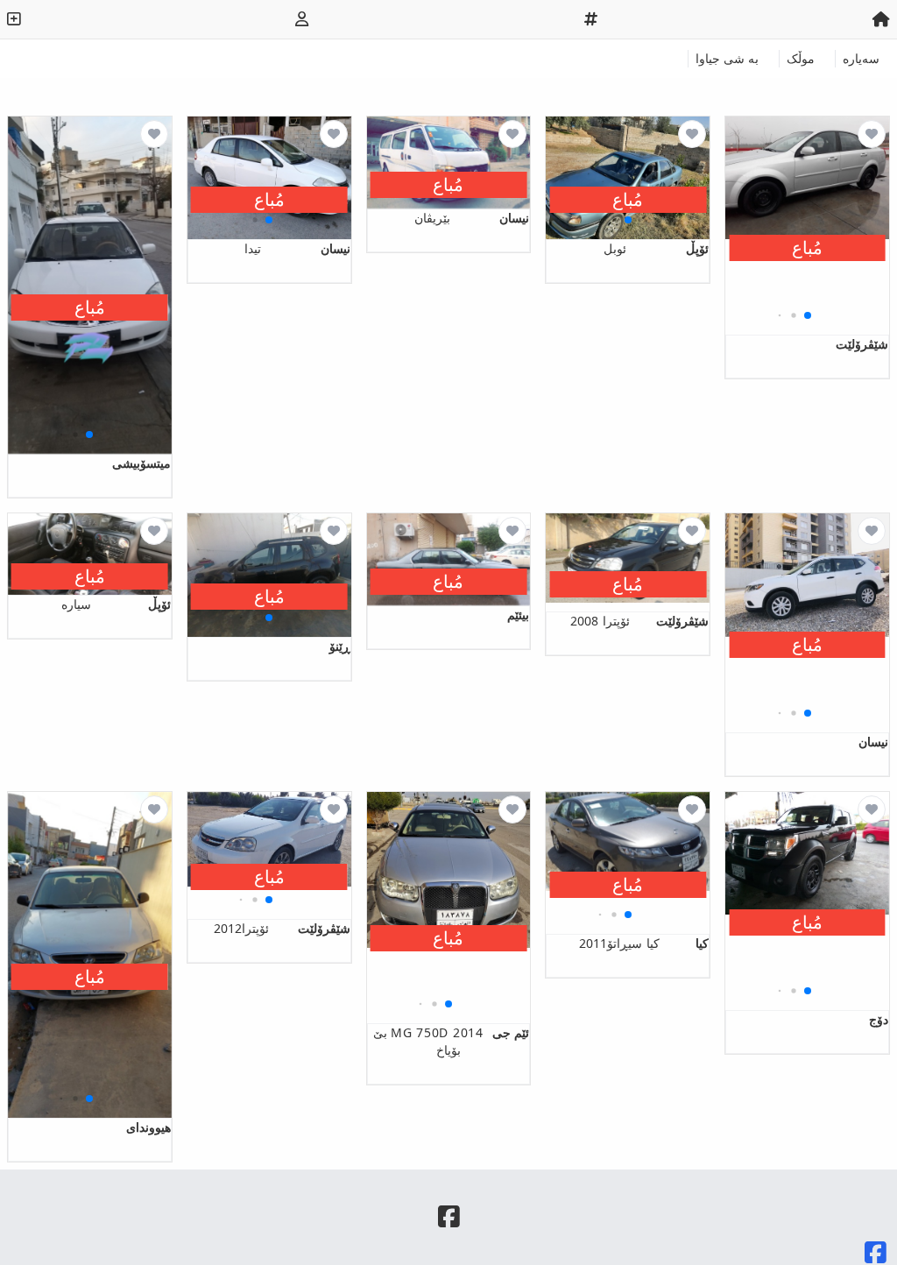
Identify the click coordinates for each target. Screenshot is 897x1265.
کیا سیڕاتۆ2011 (644, 943)
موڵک (801, 58)
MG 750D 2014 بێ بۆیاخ (451, 1041)
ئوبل (656, 248)
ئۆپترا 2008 (639, 620)
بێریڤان (472, 217)
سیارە (115, 604)
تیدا (297, 248)
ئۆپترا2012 (282, 928)
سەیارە (861, 58)
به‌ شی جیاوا (727, 58)
